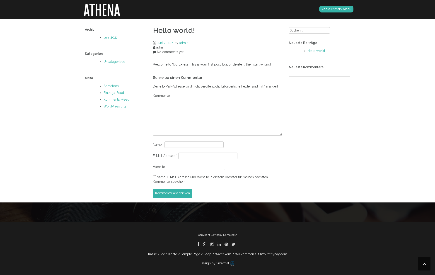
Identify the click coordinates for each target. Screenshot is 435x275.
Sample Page (190, 254)
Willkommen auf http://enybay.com (261, 254)
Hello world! (316, 51)
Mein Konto (168, 254)
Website (159, 167)
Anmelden (111, 86)
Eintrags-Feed (114, 93)
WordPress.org (115, 106)
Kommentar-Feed (116, 99)
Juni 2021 (110, 37)
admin (183, 43)
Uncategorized (114, 61)
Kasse (152, 254)
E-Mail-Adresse (165, 156)
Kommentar (161, 95)
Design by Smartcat (215, 263)
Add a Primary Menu (336, 9)
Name (158, 144)
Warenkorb (223, 254)
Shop (207, 254)
